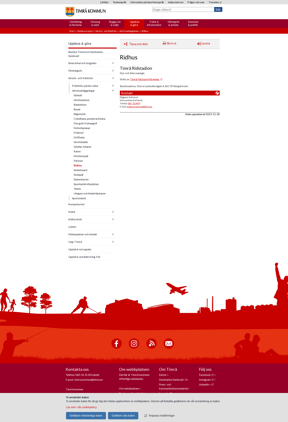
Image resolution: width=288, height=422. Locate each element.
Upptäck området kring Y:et (84, 256)
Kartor (163, 374)
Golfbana (79, 137)
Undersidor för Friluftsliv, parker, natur (113, 85)
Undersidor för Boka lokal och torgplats (113, 63)
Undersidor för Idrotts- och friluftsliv (113, 78)
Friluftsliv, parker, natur (85, 85)
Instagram (206, 379)
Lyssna (205, 43)
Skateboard (80, 170)
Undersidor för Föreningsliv (113, 70)
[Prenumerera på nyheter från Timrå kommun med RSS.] (151, 348)
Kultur (72, 211)
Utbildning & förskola (76, 23)
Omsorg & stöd (95, 23)
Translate (215, 2)
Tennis (77, 188)
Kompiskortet (76, 204)
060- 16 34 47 (134, 103)
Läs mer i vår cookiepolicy (81, 407)
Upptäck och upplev (79, 249)
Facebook (206, 374)
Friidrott (79, 132)
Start (72, 31)
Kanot (77, 151)
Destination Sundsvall (173, 379)
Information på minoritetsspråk (147, 2)
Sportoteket (79, 198)
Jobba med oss (176, 2)
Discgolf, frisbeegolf (85, 123)
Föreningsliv (75, 70)
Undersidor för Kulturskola (113, 219)
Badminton (80, 104)
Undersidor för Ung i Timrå (113, 241)
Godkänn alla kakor (123, 415)
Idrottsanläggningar (129, 31)
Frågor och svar (196, 2)
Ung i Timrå (75, 241)
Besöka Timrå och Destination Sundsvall (85, 53)
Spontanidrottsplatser (86, 184)
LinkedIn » (206, 384)
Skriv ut (171, 43)
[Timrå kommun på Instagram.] (133, 348)
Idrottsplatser (82, 99)
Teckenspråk (119, 2)
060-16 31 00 (83, 374)
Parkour (78, 160)
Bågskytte (80, 113)
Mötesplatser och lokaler (82, 234)
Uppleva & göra (134, 23)
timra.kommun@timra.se (88, 379)
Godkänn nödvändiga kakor (86, 415)
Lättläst (104, 2)
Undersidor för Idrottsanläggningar (113, 90)
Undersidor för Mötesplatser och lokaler (113, 234)
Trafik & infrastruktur (154, 23)
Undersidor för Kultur (113, 211)
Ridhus (78, 165)
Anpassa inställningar (161, 415)
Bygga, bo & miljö (115, 23)
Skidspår (79, 174)
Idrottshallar (81, 142)
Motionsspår (81, 156)
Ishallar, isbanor (83, 146)
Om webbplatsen (129, 388)
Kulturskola (75, 219)
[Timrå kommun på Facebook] (116, 348)
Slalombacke (81, 179)
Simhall (78, 95)
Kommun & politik (193, 23)
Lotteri (72, 226)
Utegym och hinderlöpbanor (90, 193)
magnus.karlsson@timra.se (139, 106)
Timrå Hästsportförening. (146, 79)
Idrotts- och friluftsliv (106, 31)
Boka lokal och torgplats (82, 63)
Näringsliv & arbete (174, 23)
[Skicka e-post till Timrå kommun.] (168, 348)
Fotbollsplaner (82, 127)
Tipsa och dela (138, 44)
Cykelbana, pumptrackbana (89, 118)
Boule (77, 109)
